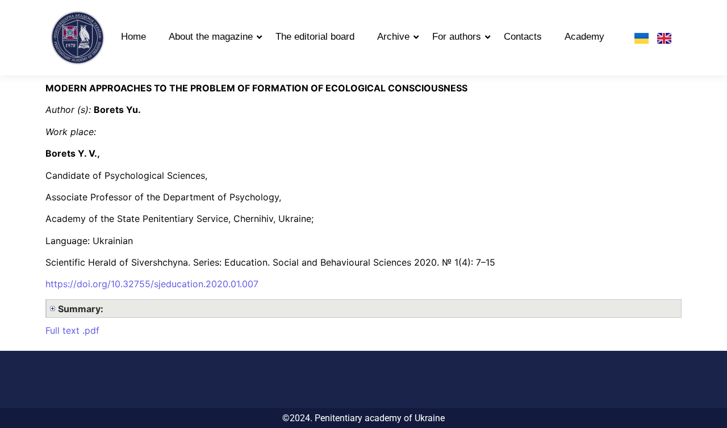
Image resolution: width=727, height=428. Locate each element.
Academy (584, 36)
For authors (456, 36)
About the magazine (211, 36)
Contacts (523, 36)
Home (133, 36)
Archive (393, 36)
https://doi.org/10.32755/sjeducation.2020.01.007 (151, 283)
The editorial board (314, 36)
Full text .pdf (72, 330)
